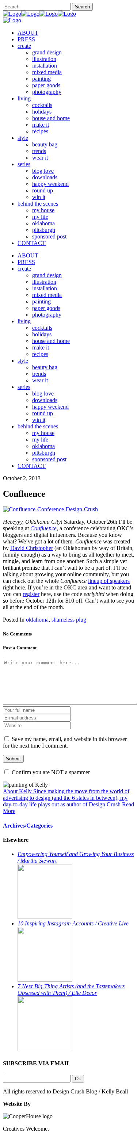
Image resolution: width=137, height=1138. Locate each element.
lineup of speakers (109, 581)
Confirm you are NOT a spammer (50, 772)
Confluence (43, 528)
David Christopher (31, 548)
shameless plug (69, 619)
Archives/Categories (28, 825)
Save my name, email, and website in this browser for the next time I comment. (65, 742)
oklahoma (37, 619)
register (31, 594)
